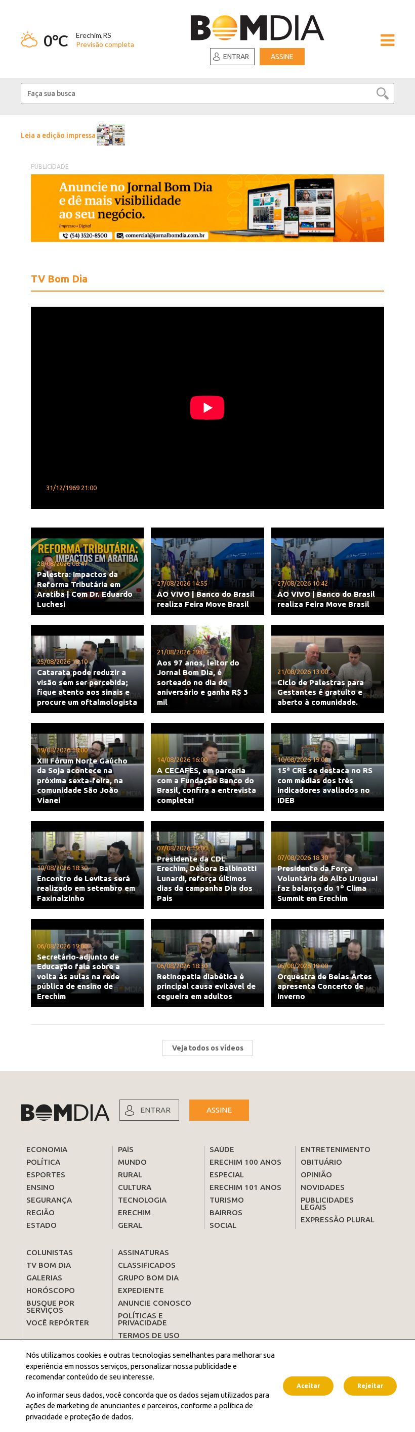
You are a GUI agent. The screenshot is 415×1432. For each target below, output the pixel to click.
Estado (41, 1225)
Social (223, 1225)
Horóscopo (50, 1290)
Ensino (40, 1187)
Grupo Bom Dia (148, 1277)
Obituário (321, 1162)
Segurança (49, 1200)
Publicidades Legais (327, 1203)
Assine (282, 57)
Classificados (147, 1265)
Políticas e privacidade (142, 1319)
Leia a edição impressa (58, 135)
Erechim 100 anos (245, 1162)
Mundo (132, 1162)
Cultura (134, 1187)
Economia (46, 1149)
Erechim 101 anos (245, 1187)
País (126, 1149)
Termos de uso (149, 1335)
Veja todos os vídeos (207, 1048)
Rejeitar (370, 1385)
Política (43, 1162)
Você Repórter (57, 1322)
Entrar (236, 57)
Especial (227, 1174)
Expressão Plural (338, 1219)
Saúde (222, 1149)
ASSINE (219, 1110)
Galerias (44, 1277)
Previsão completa (105, 44)
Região (40, 1212)
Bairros (226, 1212)
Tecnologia (142, 1200)
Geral (130, 1225)
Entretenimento (335, 1149)
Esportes (45, 1174)
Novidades (323, 1187)
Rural (130, 1174)
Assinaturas (143, 1252)
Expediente (141, 1290)
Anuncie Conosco (154, 1303)
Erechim (134, 1212)
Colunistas (49, 1252)
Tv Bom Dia (48, 1265)
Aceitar (308, 1385)
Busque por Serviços (50, 1306)
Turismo (227, 1200)
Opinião (316, 1174)
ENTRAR (155, 1110)
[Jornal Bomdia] (257, 29)
